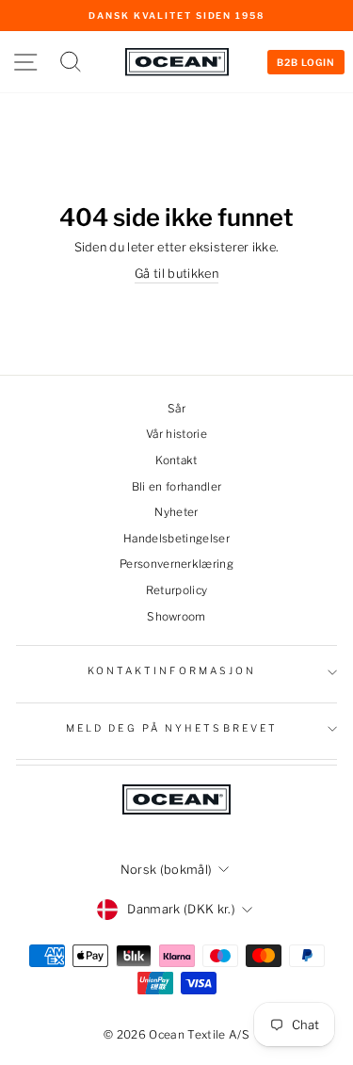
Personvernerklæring (176, 564)
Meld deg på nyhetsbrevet (172, 728)
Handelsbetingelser (176, 538)
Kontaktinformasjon (172, 671)
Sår (176, 408)
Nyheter (176, 512)
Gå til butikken (176, 273)
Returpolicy (177, 590)
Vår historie (176, 434)
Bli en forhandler (176, 486)
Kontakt (176, 460)
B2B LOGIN (306, 62)
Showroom (176, 616)
